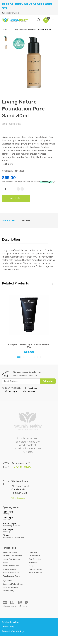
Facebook (32, 388)
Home (4, 30)
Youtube (31, 391)
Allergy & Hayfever (10, 552)
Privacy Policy (8, 591)
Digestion (33, 552)
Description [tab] (8, 220)
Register (7, 13)
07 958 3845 (21, 467)
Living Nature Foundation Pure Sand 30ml (23, 109)
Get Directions (19, 498)
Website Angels (18, 631)
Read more (7, 164)
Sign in (16, 13)
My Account (7, 581)
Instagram (13, 391)
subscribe (48, 381)
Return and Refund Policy (13, 584)
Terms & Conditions (10, 587)
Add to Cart (16, 198)
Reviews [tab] (26, 220)
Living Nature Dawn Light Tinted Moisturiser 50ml (29, 345)
